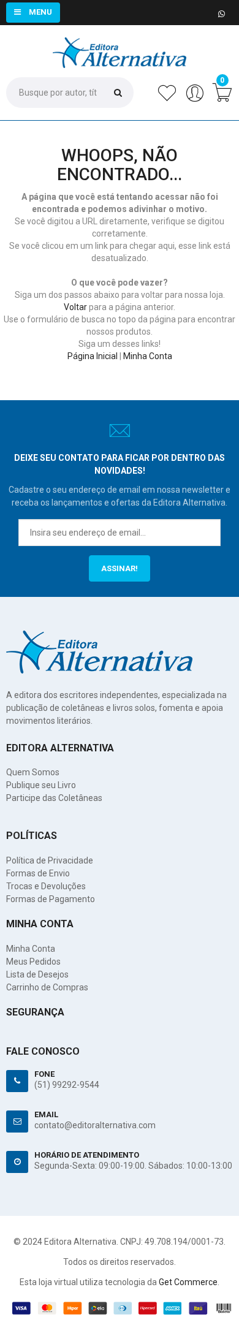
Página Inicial (92, 356)
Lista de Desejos (37, 974)
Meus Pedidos (33, 961)
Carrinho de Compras (47, 987)
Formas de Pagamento (50, 899)
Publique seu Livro (41, 785)
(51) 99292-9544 (66, 1085)
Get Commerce (188, 1282)
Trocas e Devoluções (46, 886)
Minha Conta (147, 356)
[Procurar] (118, 92)
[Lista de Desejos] (167, 99)
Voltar (75, 307)
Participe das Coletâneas (54, 798)
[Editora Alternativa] (119, 43)
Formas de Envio (38, 873)
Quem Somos (32, 772)
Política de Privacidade (49, 860)
